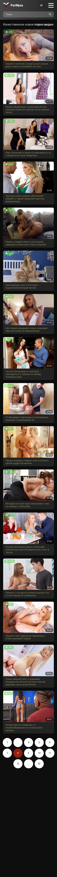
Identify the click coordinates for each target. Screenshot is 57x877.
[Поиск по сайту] (50, 14)
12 (18, 763)
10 (39, 753)
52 (39, 763)
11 (49, 753)
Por (17, 5)
